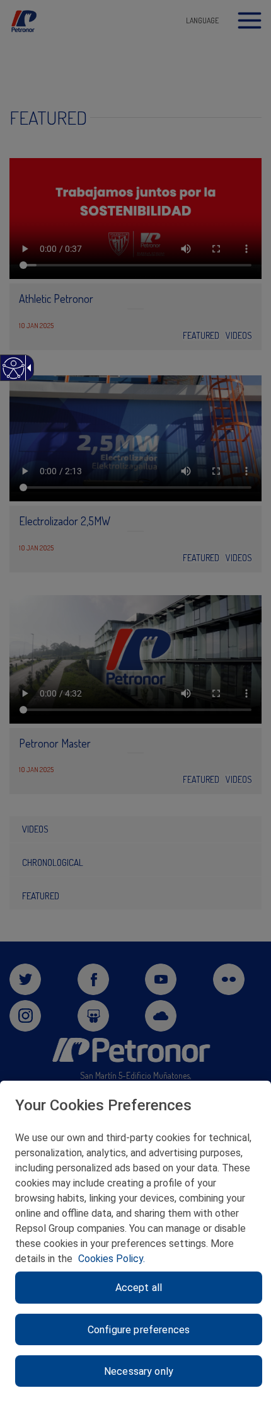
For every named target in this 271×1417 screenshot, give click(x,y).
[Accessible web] (13, 374)
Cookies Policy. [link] (111, 1259)
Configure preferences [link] (139, 1330)
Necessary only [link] (138, 1371)
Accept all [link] (139, 1288)
